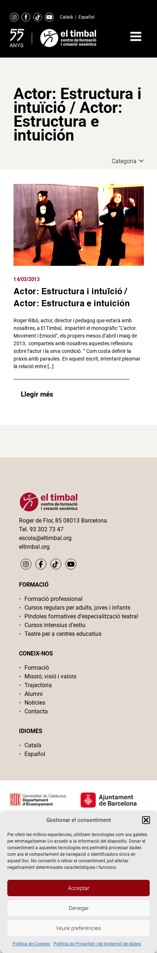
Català (66, 17)
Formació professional (53, 598)
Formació (36, 667)
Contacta (36, 711)
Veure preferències (78, 928)
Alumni (33, 693)
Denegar (79, 908)
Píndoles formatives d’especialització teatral (81, 616)
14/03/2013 (27, 279)
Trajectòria (38, 685)
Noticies (34, 702)
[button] (146, 820)
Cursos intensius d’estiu (54, 625)
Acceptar (78, 888)
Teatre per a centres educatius (63, 633)
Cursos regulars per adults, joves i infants (77, 607)
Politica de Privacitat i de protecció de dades (97, 943)
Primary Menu (135, 36)
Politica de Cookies (31, 943)
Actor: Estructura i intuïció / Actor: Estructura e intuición (72, 297)
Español (86, 17)
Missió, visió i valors (50, 676)
